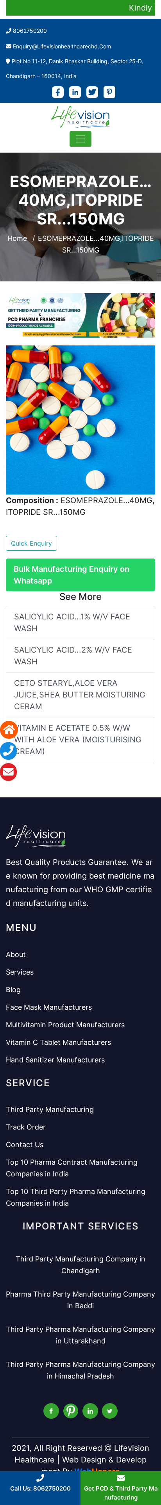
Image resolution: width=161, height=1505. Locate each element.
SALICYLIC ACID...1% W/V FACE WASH (72, 622)
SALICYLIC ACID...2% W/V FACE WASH (73, 655)
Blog (13, 990)
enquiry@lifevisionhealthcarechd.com (62, 46)
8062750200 (30, 30)
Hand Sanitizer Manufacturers (55, 1060)
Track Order (26, 1127)
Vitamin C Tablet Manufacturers (58, 1042)
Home (17, 238)
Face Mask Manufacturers (49, 1007)
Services (20, 972)
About (16, 954)
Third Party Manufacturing (50, 1109)
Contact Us (24, 1144)
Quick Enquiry (31, 543)
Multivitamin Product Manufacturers (65, 1025)
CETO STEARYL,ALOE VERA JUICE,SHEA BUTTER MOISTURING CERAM (79, 694)
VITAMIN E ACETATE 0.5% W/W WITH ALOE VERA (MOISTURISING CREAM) (77, 739)
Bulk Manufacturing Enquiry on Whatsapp (71, 574)
